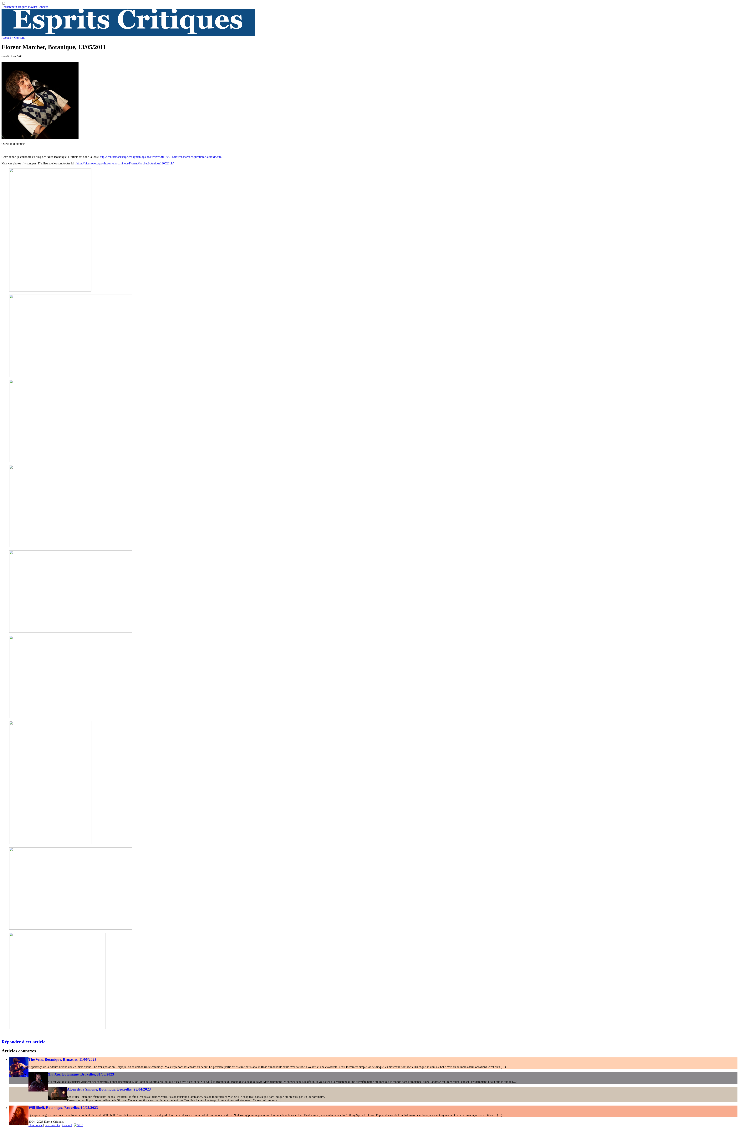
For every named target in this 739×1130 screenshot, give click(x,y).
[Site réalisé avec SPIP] (78, 1125)
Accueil (6, 37)
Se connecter (52, 1125)
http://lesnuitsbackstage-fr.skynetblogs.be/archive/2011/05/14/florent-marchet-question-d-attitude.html (161, 156)
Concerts (43, 6)
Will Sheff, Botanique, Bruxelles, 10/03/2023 (63, 1108)
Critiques (21, 6)
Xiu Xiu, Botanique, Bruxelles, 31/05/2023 (81, 1074)
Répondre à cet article (23, 1041)
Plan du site (35, 1125)
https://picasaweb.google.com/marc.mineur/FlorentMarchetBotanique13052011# (125, 163)
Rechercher (8, 6)
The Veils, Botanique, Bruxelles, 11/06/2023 (62, 1059)
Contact (67, 1125)
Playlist (32, 6)
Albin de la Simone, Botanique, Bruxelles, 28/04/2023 (109, 1089)
